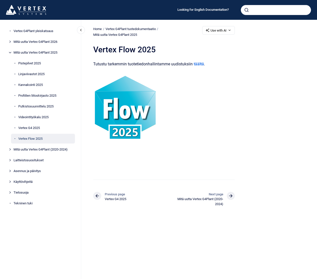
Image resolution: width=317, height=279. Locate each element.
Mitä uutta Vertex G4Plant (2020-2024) (41, 149)
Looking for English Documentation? (203, 10)
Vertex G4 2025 (29, 128)
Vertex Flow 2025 (30, 139)
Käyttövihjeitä (23, 182)
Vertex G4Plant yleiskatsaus (33, 31)
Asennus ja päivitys (27, 171)
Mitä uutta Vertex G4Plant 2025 (35, 52)
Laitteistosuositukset (29, 160)
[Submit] (247, 10)
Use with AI (218, 30)
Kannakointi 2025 (30, 85)
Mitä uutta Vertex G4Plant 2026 (35, 42)
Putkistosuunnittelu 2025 (36, 106)
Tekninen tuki (23, 203)
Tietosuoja (21, 192)
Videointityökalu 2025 (33, 117)
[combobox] (276, 10)
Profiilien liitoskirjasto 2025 (37, 95)
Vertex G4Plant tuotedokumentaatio (130, 29)
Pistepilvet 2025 (29, 63)
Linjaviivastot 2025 (31, 74)
